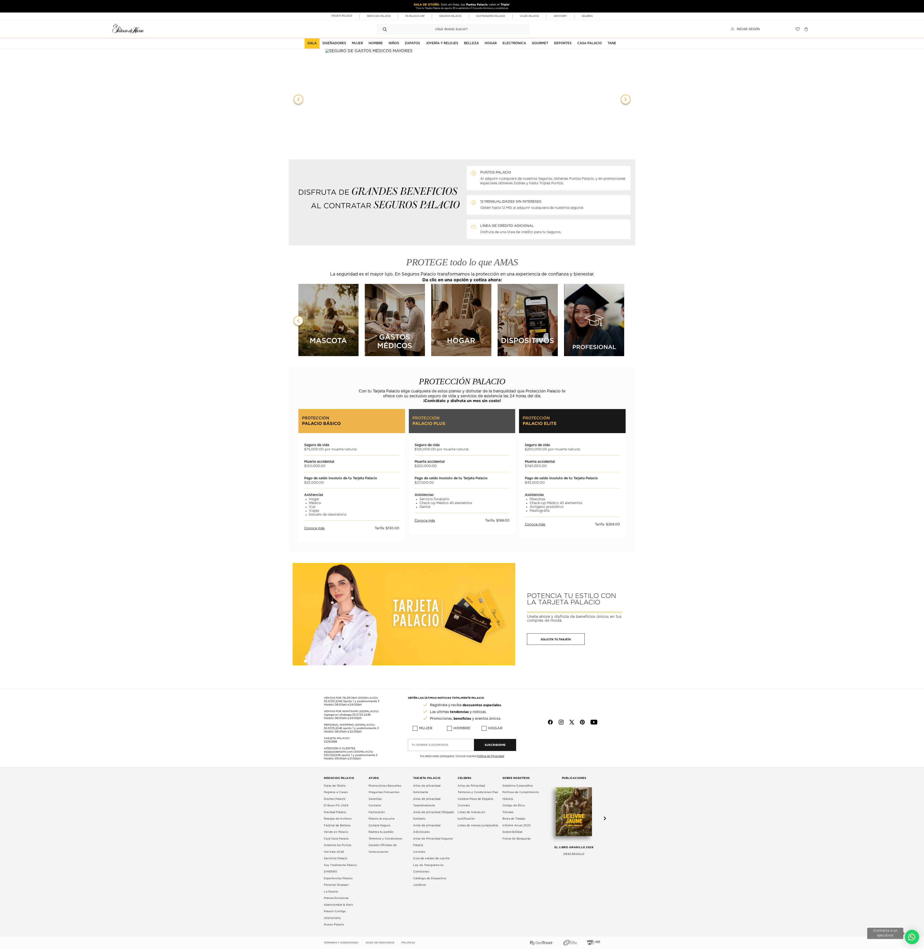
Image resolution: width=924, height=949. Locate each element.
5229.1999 (330, 741)
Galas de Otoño (335, 785)
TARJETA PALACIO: (337, 738)
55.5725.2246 (333, 701)
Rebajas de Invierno (338, 818)
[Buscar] (385, 29)
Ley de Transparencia (428, 865)
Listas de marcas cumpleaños (478, 825)
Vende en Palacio (336, 832)
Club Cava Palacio (336, 838)
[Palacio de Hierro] (128, 28)
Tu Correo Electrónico (430, 745)
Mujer (425, 728)
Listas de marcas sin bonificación (471, 815)
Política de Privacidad (490, 756)
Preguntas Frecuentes (384, 792)
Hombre (462, 728)
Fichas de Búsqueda (516, 838)
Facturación (377, 812)
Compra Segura (379, 825)
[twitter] (571, 722)
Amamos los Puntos (337, 845)
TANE (612, 43)
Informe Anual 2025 (516, 825)
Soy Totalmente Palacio (340, 865)
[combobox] (448, 29)
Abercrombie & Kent (338, 905)
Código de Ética (513, 805)
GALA (312, 43)
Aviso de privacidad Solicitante (427, 789)
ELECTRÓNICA (514, 43)
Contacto (375, 805)
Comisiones (421, 871)
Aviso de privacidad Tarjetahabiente (427, 802)
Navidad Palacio (335, 812)
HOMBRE (376, 43)
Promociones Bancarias (385, 785)
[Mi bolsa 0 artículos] (806, 29)
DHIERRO (330, 871)
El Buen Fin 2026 (336, 805)
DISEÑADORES (334, 43)
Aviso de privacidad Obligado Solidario (433, 815)
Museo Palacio (334, 924)
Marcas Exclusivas (336, 898)
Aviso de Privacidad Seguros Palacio (433, 842)
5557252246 (332, 755)
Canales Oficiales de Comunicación (383, 848)
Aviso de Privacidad (471, 785)
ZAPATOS (412, 43)
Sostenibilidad (512, 832)
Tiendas (507, 812)
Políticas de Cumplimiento (520, 792)
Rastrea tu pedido (381, 832)
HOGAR (491, 43)
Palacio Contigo (335, 911)
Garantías (375, 799)
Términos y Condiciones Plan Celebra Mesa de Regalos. (478, 795)
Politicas (408, 943)
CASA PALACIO (589, 43)
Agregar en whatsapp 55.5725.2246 (347, 714)
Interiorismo (332, 918)
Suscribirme (495, 744)
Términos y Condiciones (385, 838)
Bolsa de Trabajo (514, 818)
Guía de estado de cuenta (431, 858)
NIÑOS (394, 43)
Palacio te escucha (382, 818)
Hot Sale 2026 (334, 852)
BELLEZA (471, 43)
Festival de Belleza (337, 825)
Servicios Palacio (335, 858)
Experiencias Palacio (338, 878)
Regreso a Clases (336, 792)
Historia (507, 799)
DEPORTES (562, 43)
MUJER (357, 43)
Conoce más (314, 528)
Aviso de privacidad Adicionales (427, 829)
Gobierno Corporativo (517, 785)
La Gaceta (331, 891)
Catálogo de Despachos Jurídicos (429, 881)
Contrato (419, 852)
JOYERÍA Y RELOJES (442, 43)
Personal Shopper (336, 885)
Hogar (495, 728)
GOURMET (540, 43)
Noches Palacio (334, 799)
